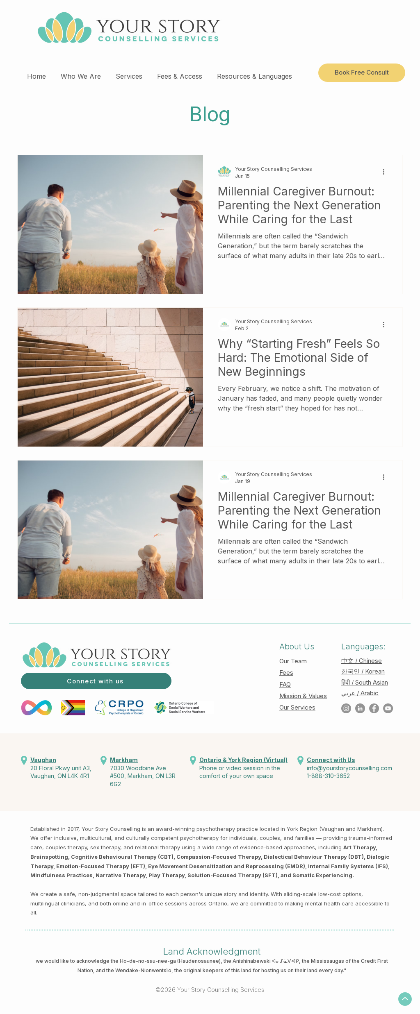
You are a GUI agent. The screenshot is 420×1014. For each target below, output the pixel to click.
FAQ (285, 684)
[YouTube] (388, 708)
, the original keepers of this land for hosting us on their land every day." (258, 970)
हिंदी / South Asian (364, 682)
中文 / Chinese (361, 661)
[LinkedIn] (360, 708)
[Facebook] (374, 708)
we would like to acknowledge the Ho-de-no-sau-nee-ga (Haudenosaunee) (128, 961)
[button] (80, 72)
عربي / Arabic (360, 693)
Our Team (293, 661)
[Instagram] (346, 708)
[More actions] (386, 172)
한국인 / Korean (363, 671)
